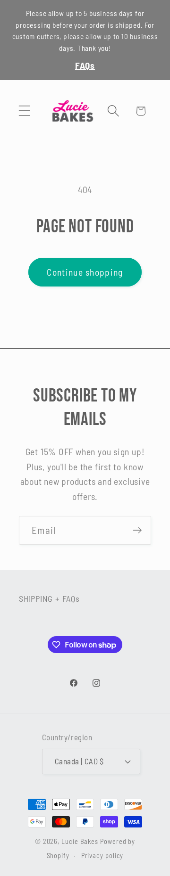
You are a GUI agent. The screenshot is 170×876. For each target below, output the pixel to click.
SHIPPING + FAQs (49, 598)
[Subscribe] (137, 530)
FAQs (85, 65)
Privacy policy (102, 855)
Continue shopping (85, 272)
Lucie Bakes (79, 841)
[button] (24, 111)
